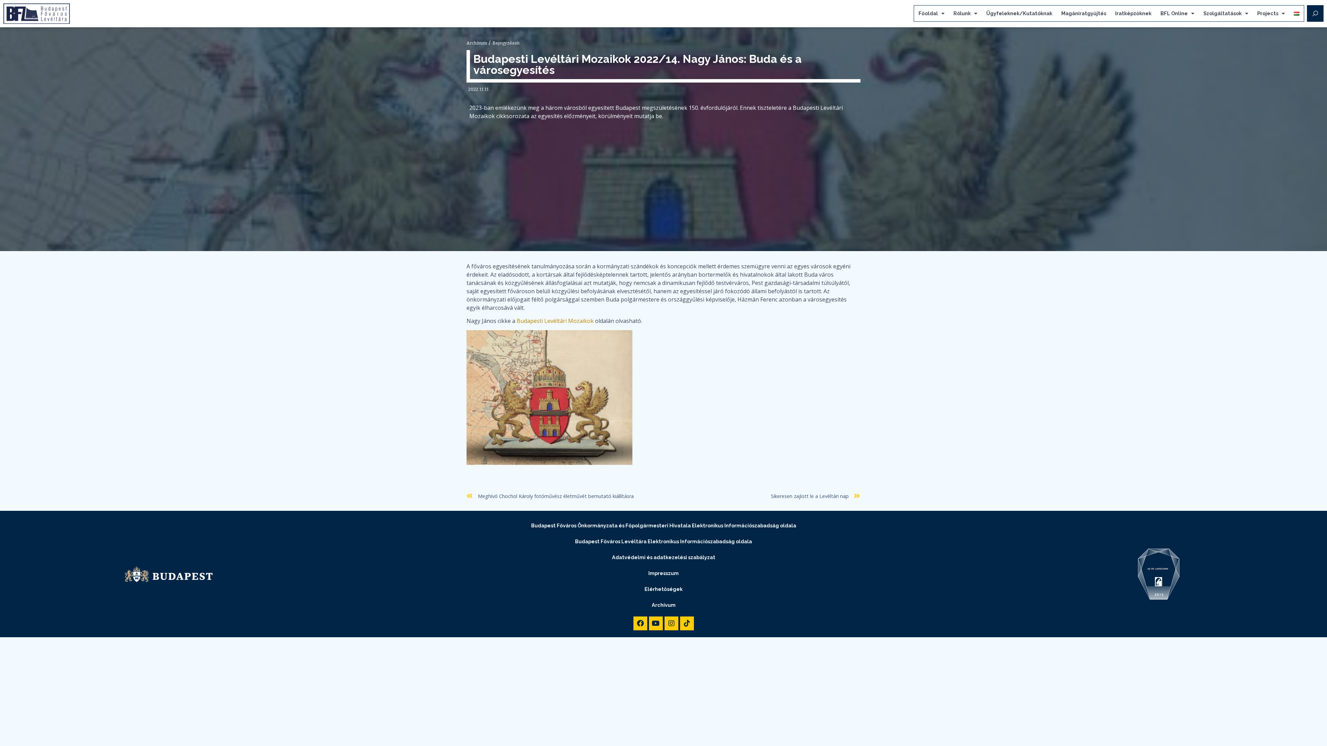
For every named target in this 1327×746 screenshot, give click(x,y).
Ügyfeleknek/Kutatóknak (1019, 13)
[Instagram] (671, 623)
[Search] (1315, 13)
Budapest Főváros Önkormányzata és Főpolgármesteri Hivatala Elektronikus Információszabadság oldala (663, 525)
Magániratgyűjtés (1083, 13)
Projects (1267, 13)
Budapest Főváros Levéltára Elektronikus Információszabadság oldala (663, 541)
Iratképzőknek (1133, 13)
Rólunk (962, 13)
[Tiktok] (687, 623)
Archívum (664, 605)
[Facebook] (640, 623)
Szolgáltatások (1222, 13)
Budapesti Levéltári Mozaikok (555, 321)
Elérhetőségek (663, 589)
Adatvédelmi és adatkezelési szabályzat (663, 557)
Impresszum (663, 573)
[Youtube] (656, 623)
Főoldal (928, 13)
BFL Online (1174, 13)
